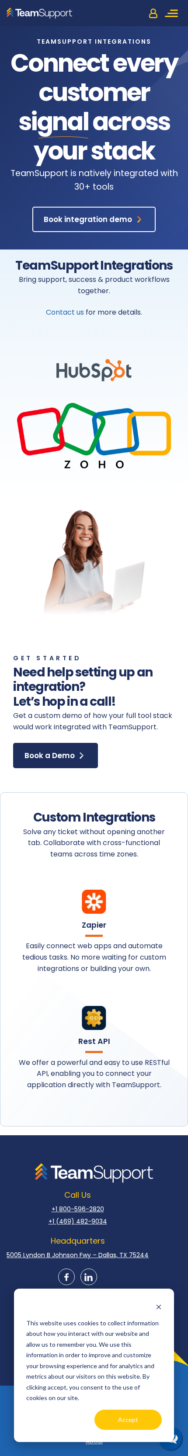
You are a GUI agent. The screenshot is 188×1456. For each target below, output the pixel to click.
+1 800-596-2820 (78, 1209)
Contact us (65, 312)
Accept (128, 1419)
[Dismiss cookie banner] (159, 1306)
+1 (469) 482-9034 (78, 1221)
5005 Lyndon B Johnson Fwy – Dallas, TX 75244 (78, 1255)
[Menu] (172, 13)
